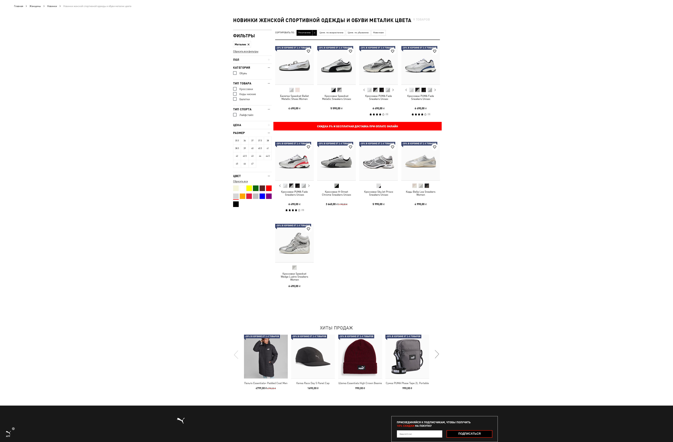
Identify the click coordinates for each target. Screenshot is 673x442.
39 (245, 148)
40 (252, 148)
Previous (364, 89)
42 (237, 156)
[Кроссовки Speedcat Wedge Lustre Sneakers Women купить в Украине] (294, 243)
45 (237, 164)
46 (245, 164)
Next (393, 90)
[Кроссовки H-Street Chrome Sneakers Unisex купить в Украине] (336, 161)
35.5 (237, 140)
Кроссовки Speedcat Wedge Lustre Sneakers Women (294, 276)
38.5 (237, 148)
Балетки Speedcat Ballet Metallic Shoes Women (294, 97)
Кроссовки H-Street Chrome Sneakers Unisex (336, 193)
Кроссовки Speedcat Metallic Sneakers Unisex (336, 97)
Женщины (35, 6)
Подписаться (469, 433)
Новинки (52, 6)
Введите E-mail (406, 434)
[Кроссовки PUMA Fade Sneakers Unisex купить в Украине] (378, 65)
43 (252, 156)
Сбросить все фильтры (245, 51)
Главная (18, 6)
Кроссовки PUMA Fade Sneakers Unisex (378, 97)
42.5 (245, 156)
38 (268, 140)
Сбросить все (240, 181)
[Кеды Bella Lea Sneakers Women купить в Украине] (420, 161)
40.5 (260, 148)
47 (252, 164)
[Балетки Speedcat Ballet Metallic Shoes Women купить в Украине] (294, 65)
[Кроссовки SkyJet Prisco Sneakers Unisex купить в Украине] (378, 161)
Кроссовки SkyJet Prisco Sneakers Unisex (378, 193)
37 (252, 140)
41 (268, 148)
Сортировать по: (285, 33)
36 (245, 140)
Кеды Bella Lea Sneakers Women (420, 193)
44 (260, 156)
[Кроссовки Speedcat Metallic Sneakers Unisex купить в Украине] (336, 65)
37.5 (260, 140)
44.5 (268, 156)
